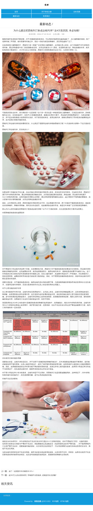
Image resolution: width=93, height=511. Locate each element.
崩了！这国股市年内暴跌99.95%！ (22, 471)
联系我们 (46, 16)
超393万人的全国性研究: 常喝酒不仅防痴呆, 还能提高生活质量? (32, 475)
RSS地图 (55, 501)
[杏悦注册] (46, 5)
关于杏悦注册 (46, 11)
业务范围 (76, 11)
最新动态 (16, 16)
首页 (16, 11)
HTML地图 (64, 501)
